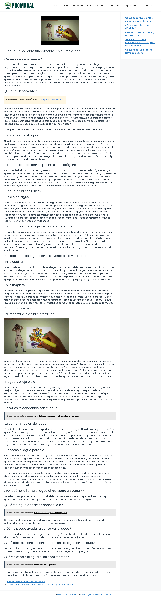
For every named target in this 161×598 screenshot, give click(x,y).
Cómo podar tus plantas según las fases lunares (139, 19)
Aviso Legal (85, 594)
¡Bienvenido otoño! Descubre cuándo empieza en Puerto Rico (140, 42)
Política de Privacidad (67, 594)
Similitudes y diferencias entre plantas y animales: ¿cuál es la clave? (40, 584)
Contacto (148, 5)
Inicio (55, 5)
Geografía (114, 5)
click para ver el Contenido (51, 99)
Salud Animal (95, 5)
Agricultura (131, 5)
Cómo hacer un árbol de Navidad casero (138, 51)
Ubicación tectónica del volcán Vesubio (26, 581)
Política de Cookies (102, 594)
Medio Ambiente (73, 5)
